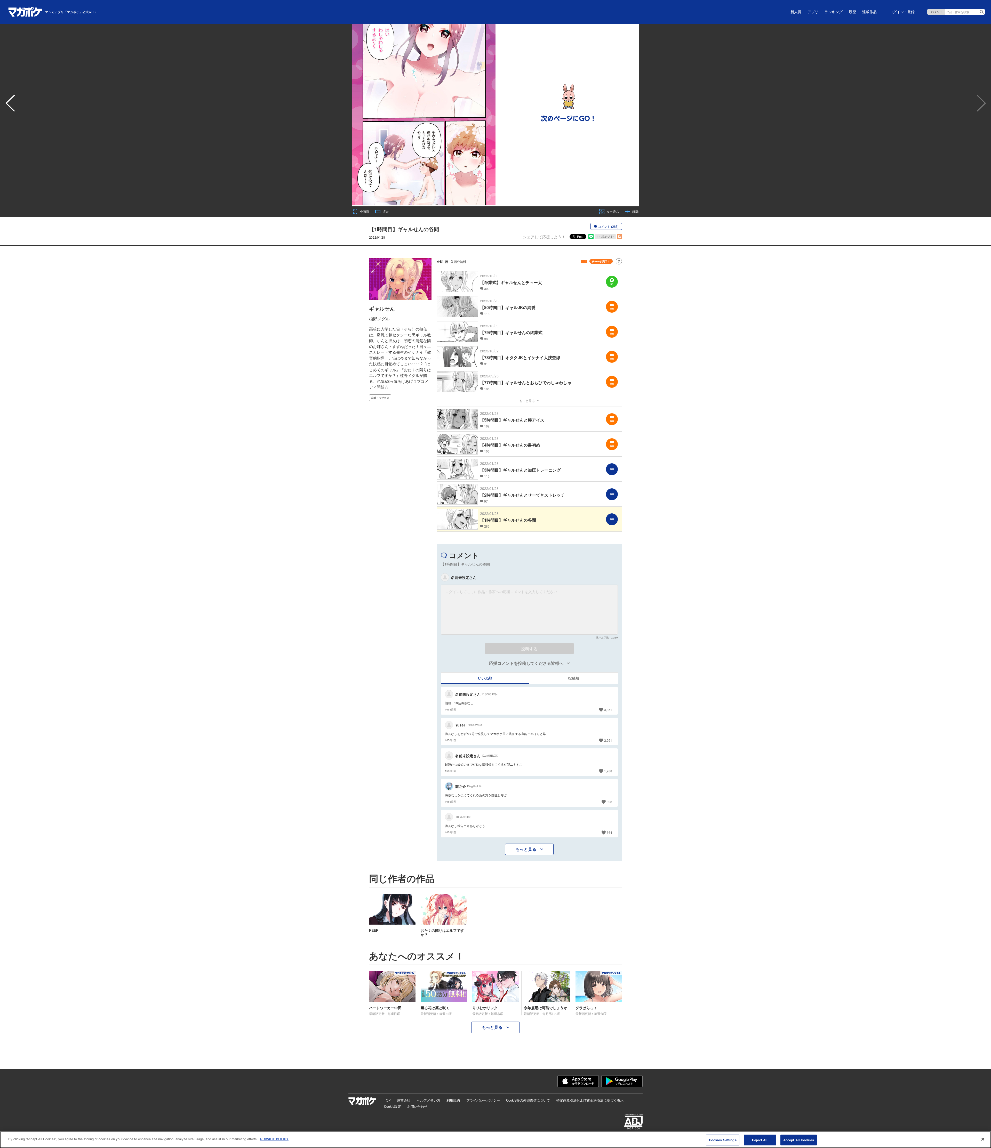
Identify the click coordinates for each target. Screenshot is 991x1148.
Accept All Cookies (798, 1139)
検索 (982, 12)
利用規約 (453, 1100)
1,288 (608, 771)
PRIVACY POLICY (274, 1138)
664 (609, 832)
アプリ (813, 12)
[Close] (982, 1139)
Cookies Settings (723, 1139)
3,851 (608, 710)
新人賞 (795, 12)
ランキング (834, 12)
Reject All (760, 1139)
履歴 (852, 12)
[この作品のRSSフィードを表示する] (619, 236)
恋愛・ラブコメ (380, 398)
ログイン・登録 (902, 12)
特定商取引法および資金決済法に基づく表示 (590, 1100)
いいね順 (485, 678)
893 (609, 802)
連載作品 (869, 12)
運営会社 (403, 1100)
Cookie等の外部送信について (528, 1100)
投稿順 (573, 678)
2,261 (608, 740)
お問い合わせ (417, 1106)
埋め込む (607, 236)
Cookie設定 (392, 1106)
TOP (387, 1100)
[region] (495, 1139)
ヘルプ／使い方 (428, 1100)
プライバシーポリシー (483, 1100)
